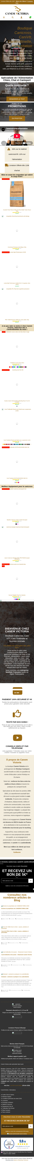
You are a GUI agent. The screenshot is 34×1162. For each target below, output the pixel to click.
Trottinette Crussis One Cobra (17, 362)
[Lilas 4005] (13, 444)
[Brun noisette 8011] (27, 444)
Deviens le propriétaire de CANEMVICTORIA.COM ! (15, 908)
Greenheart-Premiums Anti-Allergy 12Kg (17, 247)
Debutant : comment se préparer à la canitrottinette (15, 976)
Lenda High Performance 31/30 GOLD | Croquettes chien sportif (17, 284)
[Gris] (16, 406)
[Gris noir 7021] (22, 444)
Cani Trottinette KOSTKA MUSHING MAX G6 (17, 478)
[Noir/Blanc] (21, 367)
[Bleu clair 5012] (17, 444)
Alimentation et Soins (14, 942)
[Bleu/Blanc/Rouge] (17, 367)
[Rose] (16, 367)
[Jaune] (16, 482)
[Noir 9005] (29, 444)
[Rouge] (9, 367)
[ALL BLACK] (25, 367)
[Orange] (11, 367)
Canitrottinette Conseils (17, 965)
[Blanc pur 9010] (30, 444)
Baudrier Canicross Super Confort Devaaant (17, 519)
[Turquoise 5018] (16, 444)
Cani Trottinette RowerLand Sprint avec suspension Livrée (17, 440)
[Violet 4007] (11, 444)
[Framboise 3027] (8, 444)
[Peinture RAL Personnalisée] (18, 482)
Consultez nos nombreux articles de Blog (17, 897)
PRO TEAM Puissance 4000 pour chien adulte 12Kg (17, 319)
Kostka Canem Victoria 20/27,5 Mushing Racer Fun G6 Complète (17, 401)
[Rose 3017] (9, 444)
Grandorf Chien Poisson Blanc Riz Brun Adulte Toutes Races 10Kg (17, 210)
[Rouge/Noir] (17, 599)
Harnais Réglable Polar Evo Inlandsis (17, 595)
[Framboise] (24, 367)
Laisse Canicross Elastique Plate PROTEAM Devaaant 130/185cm (17, 558)
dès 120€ (12, 1)
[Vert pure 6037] (21, 444)
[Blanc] (8, 367)
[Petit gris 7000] (24, 444)
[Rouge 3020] (6, 444)
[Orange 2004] (4, 444)
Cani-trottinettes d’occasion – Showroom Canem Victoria (16, 954)
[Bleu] (13, 367)
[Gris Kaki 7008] (25, 444)
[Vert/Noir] (19, 599)
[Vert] (14, 367)
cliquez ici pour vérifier (9, 1153)
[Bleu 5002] (14, 444)
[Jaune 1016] (3, 444)
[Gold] (22, 367)
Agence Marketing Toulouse (21, 1160)
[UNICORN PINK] (17, 524)
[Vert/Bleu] (19, 367)
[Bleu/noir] (16, 599)
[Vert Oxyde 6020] (19, 444)
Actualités (12, 918)
